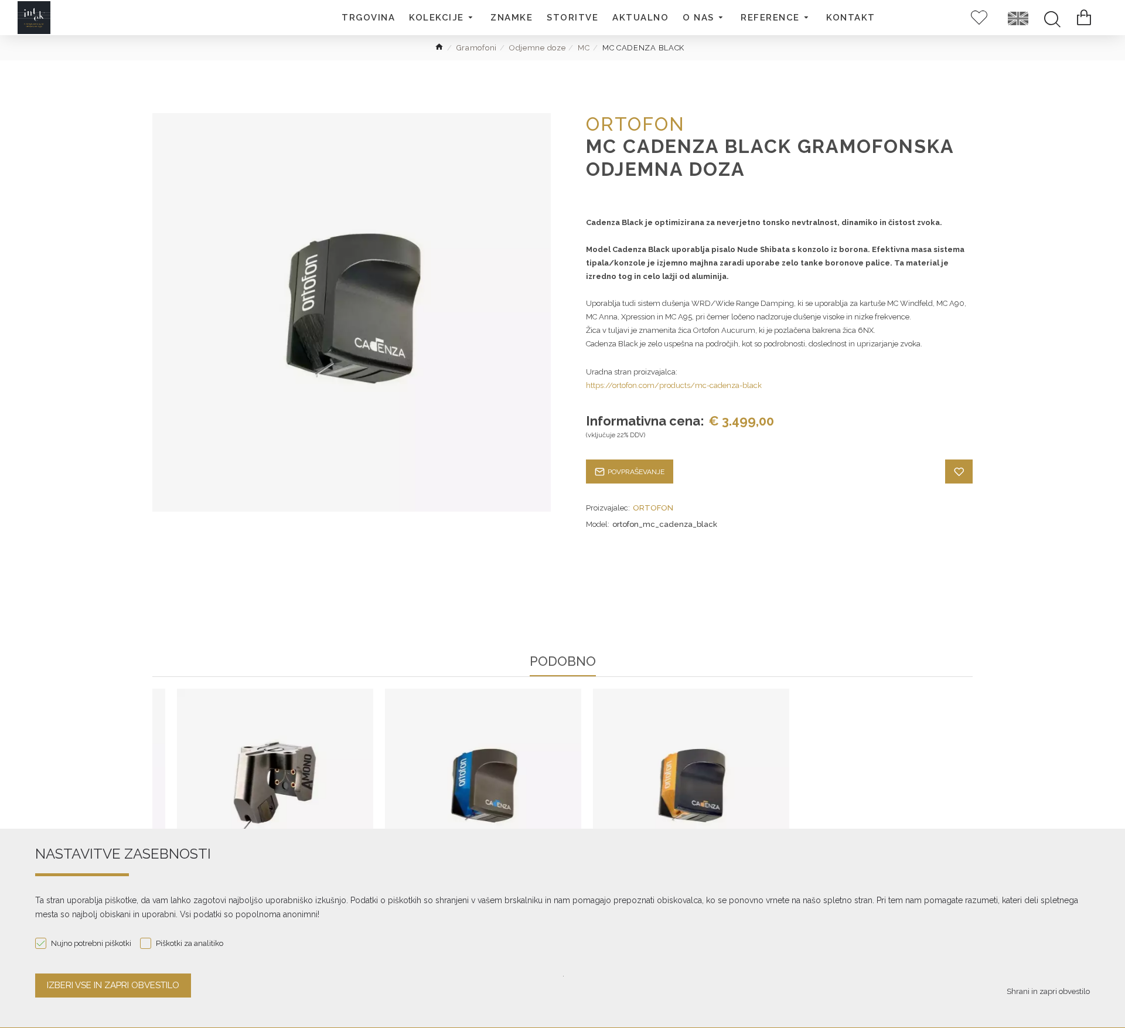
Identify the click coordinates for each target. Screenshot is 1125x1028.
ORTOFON (653, 507)
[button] (442, 17)
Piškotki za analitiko (189, 943)
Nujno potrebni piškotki (91, 943)
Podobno (563, 662)
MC (583, 47)
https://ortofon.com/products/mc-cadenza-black (674, 385)
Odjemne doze (537, 47)
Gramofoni (476, 47)
